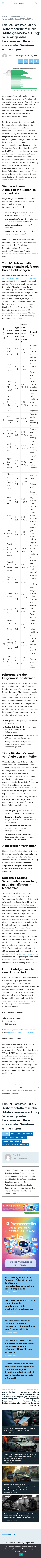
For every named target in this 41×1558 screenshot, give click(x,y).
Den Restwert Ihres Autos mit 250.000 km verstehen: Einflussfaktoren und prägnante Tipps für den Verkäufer (19, 1346)
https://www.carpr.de (20, 1158)
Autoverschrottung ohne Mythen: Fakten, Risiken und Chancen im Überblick (20, 1429)
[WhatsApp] (36, 61)
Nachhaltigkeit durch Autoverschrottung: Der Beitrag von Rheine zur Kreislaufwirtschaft (11, 1397)
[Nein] (38, 1551)
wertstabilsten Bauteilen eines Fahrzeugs (19, 278)
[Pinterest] (31, 61)
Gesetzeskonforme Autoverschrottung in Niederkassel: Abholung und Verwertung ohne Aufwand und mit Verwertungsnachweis (20, 1457)
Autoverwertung (12, 1141)
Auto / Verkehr (15, 17)
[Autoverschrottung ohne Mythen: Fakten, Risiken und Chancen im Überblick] (20, 1418)
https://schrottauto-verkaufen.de (21, 1032)
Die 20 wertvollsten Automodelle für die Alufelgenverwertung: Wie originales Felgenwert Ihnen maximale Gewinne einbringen (29, 1399)
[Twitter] (26, 61)
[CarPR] (5, 56)
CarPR (10, 56)
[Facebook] (20, 61)
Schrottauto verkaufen (28, 954)
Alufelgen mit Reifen (21, 1134)
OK (21, 1555)
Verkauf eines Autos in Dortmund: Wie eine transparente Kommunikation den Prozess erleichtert (20, 1325)
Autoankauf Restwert (14, 1137)
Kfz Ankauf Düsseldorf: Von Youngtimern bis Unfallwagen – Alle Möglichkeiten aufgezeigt (20, 1305)
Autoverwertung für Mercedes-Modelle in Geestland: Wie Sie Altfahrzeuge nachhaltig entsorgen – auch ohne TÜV (20, 1516)
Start (4, 17)
